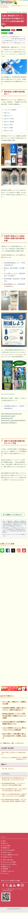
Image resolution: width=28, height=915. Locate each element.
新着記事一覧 (5, 847)
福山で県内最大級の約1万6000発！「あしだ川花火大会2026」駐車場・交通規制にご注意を (14, 800)
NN (6, 768)
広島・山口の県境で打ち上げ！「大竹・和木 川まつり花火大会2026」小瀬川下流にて (14, 789)
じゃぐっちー (18, 354)
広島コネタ (13, 30)
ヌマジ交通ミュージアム (11, 273)
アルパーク (11, 768)
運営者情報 (5, 868)
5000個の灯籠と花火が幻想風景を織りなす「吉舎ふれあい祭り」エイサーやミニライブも (14, 778)
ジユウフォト (5, 873)
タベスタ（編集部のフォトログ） (10, 854)
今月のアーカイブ (6, 852)
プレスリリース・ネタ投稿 (9, 862)
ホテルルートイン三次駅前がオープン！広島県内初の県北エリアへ (14, 758)
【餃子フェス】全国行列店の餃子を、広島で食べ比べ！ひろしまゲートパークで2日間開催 (14, 795)
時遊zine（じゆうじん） (8, 871)
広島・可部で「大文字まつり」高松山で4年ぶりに (13, 753)
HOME (4, 841)
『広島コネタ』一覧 (7, 743)
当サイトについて (6, 864)
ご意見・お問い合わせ (7, 859)
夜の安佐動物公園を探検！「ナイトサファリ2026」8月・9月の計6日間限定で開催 (13, 784)
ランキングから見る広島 (8, 850)
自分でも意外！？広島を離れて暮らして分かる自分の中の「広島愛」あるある (14, 736)
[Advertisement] (14, 214)
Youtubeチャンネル (7, 856)
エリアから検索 (6, 845)
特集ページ (5, 843)
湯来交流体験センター (10, 284)
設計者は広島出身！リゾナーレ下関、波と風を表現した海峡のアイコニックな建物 (14, 716)
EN (3, 768)
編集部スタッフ (6, 866)
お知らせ (14, 864)
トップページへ (19, 743)
